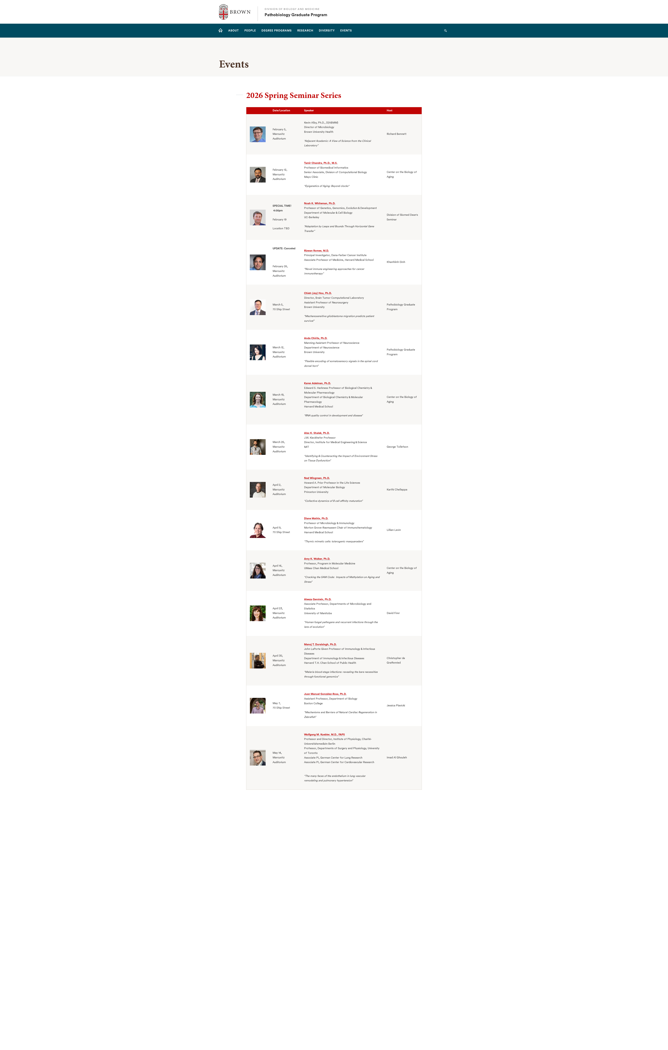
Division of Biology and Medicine (292, 9)
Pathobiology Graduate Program (296, 15)
